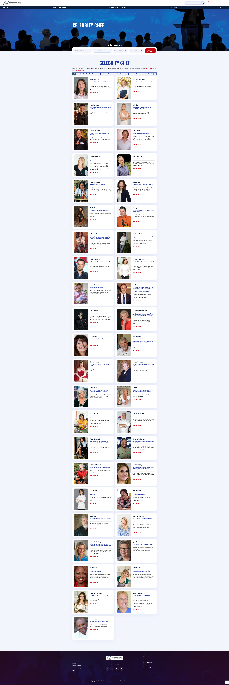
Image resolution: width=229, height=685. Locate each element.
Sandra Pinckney (95, 182)
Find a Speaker (149, 50)
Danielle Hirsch (95, 79)
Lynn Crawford (138, 542)
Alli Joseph (136, 182)
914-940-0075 (148, 662)
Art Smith (93, 516)
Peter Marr (136, 131)
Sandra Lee (136, 388)
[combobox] (102, 51)
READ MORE (93, 92)
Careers (74, 663)
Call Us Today (218, 2)
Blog (73, 670)
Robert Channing (95, 131)
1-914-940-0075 (150, 68)
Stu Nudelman (137, 285)
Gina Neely (93, 567)
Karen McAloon (95, 156)
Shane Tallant (137, 233)
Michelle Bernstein (139, 79)
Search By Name (76, 665)
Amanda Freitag (95, 542)
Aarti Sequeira (95, 413)
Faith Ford (136, 105)
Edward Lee (137, 490)
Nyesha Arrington (139, 439)
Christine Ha (94, 490)
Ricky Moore (94, 619)
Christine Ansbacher (140, 310)
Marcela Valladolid (96, 593)
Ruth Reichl (93, 336)
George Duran (137, 208)
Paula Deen (93, 388)
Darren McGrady (138, 413)
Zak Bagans (94, 310)
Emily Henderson (138, 516)
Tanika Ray (93, 233)
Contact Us (222, 7)
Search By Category (77, 668)
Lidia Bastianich (138, 593)
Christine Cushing (139, 259)
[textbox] (102, 51)
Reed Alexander (138, 362)
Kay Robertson (95, 362)
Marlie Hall (93, 208)
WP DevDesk (135, 681)
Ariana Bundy (137, 465)
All (74, 74)
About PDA (6, 7)
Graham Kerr (137, 336)
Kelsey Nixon (137, 567)
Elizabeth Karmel (95, 465)
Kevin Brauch (137, 156)
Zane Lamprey (95, 105)
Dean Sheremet (95, 259)
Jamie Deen (94, 285)
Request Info (173, 7)
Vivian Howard (95, 439)
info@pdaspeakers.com (151, 667)
